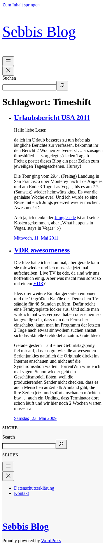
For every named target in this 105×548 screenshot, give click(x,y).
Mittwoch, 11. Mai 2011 (36, 237)
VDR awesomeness (42, 250)
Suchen (9, 78)
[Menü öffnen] (8, 61)
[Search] (61, 444)
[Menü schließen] (8, 71)
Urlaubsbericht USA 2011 (52, 117)
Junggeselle (65, 217)
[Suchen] (62, 85)
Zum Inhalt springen (21, 4)
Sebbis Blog (39, 31)
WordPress (51, 540)
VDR (38, 283)
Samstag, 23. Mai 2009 (35, 418)
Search (8, 436)
